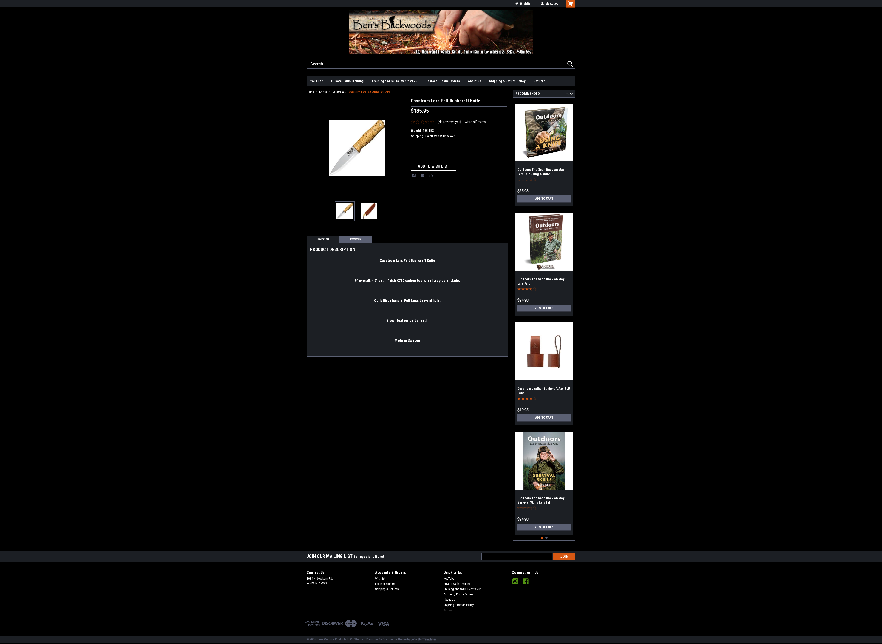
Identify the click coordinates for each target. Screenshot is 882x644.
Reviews (355, 239)
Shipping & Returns (387, 589)
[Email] (422, 175)
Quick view (544, 376)
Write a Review (475, 122)
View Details (544, 308)
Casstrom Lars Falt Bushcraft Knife (369, 91)
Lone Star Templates (424, 639)
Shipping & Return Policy (507, 81)
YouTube (316, 81)
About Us (474, 81)
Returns (539, 81)
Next (402, 147)
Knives (323, 91)
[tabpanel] (544, 153)
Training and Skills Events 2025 (394, 81)
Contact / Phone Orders (442, 81)
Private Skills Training (347, 81)
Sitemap (359, 639)
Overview (323, 239)
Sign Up (390, 583)
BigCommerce (388, 639)
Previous (311, 147)
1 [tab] (542, 538)
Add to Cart (544, 198)
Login (378, 583)
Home (310, 91)
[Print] (431, 175)
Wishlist (525, 3)
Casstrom (338, 91)
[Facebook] (414, 175)
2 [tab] (546, 538)
